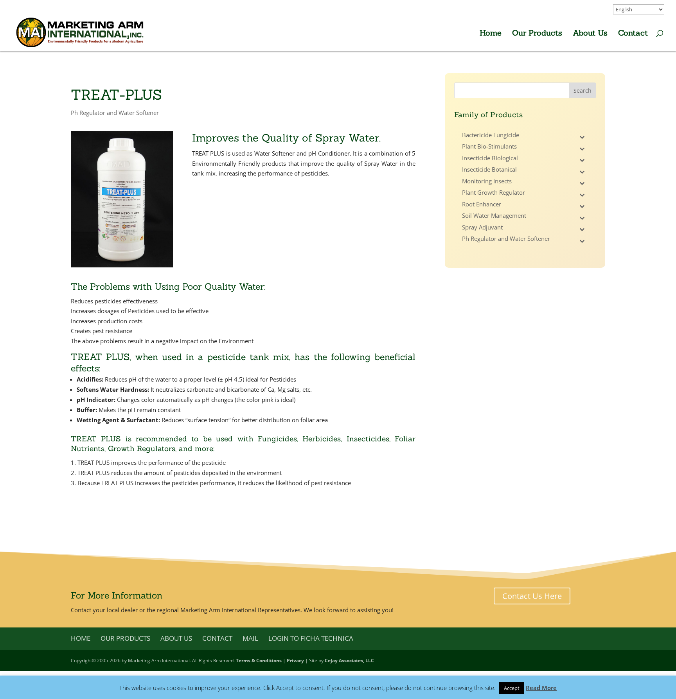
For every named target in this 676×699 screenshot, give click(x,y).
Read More (541, 688)
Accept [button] (512, 688)
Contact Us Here (532, 596)
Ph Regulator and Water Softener (115, 112)
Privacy (295, 660)
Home (491, 34)
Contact (633, 34)
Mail (250, 638)
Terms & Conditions (259, 660)
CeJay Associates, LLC (349, 660)
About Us (590, 34)
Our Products (537, 34)
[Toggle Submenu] (582, 137)
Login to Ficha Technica (310, 638)
